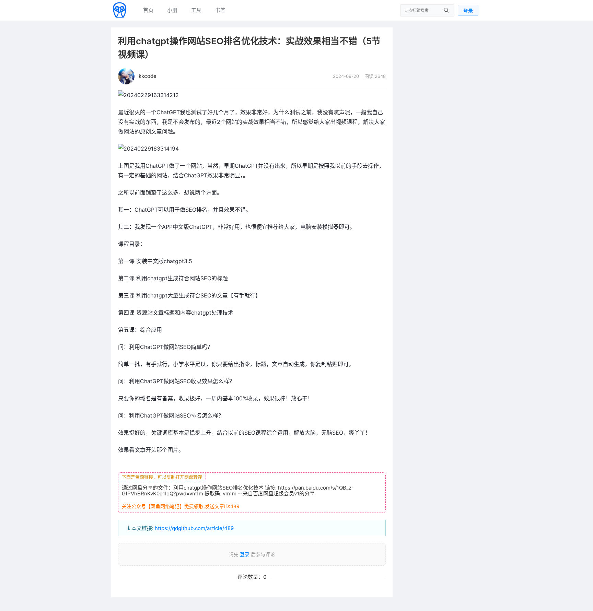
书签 (220, 10)
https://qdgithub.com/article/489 (194, 528)
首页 (148, 10)
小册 (172, 10)
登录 (468, 10)
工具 (196, 10)
